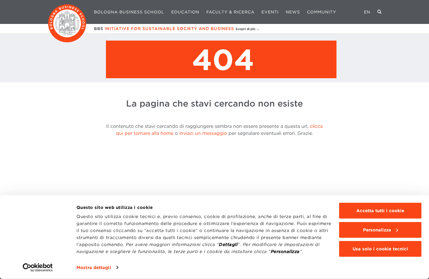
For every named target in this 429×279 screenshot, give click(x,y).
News (293, 12)
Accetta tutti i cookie (380, 210)
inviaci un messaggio (203, 133)
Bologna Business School (129, 12)
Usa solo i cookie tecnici (380, 249)
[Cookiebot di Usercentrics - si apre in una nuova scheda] (37, 267)
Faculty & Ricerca (230, 12)
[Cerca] (379, 12)
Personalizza (377, 229)
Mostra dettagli (93, 267)
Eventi (270, 12)
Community (321, 12)
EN (367, 12)
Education (185, 12)
